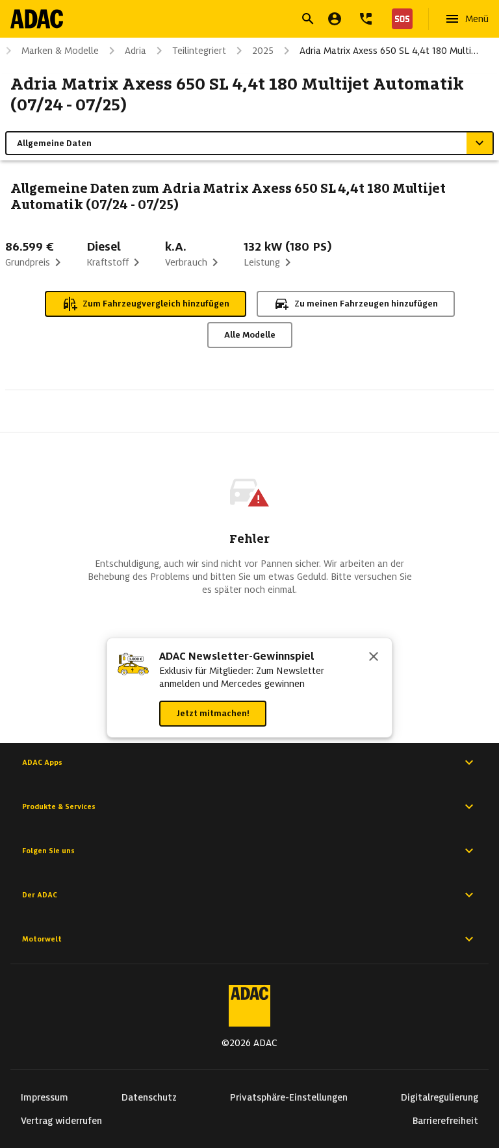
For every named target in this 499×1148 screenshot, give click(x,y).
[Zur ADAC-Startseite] (36, 18)
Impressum (44, 1097)
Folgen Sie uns (48, 850)
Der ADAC (39, 894)
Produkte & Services (59, 806)
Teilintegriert (199, 50)
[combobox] (234, 20)
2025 (263, 50)
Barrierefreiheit (445, 1121)
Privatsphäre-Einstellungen (289, 1097)
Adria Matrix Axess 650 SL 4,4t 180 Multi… (389, 50)
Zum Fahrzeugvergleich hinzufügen (156, 303)
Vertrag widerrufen (61, 1121)
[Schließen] (373, 658)
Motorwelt (42, 938)
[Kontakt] (366, 19)
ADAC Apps (42, 762)
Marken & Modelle (60, 50)
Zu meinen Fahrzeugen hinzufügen (366, 303)
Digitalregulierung (439, 1097)
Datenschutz (149, 1097)
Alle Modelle (249, 334)
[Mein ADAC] (334, 19)
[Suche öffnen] (308, 19)
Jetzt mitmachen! (213, 713)
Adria (135, 50)
